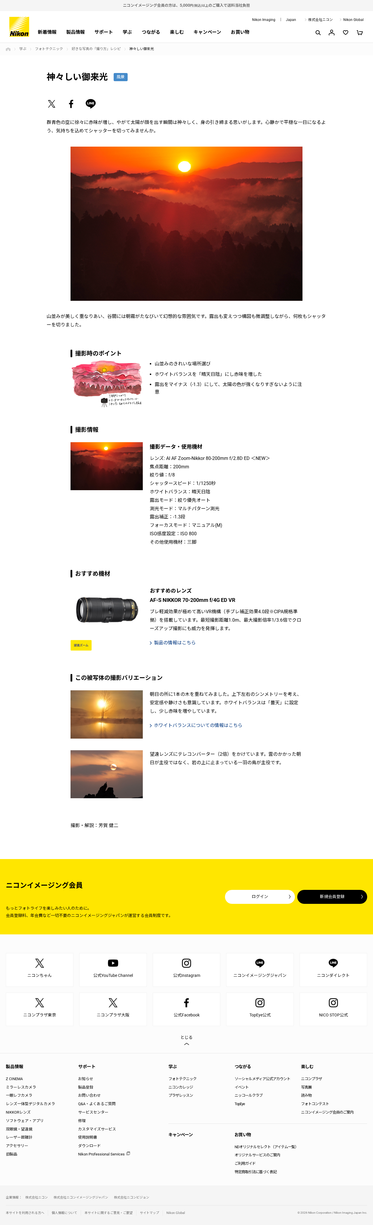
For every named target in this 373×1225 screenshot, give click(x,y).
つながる (151, 32)
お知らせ (85, 1079)
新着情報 (47, 32)
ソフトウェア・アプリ (25, 1121)
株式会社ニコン (320, 20)
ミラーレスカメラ (21, 1087)
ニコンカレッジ (180, 1087)
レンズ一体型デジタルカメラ (30, 1104)
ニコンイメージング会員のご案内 (327, 1112)
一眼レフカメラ (19, 1095)
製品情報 (75, 32)
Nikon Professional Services (101, 1154)
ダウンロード (89, 1146)
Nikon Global (353, 20)
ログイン (260, 896)
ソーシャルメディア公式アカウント (262, 1079)
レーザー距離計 (19, 1137)
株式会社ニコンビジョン (131, 1197)
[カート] (360, 33)
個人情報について (64, 1213)
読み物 (306, 1095)
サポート (103, 32)
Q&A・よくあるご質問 (97, 1104)
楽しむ (177, 32)
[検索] (318, 33)
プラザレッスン (180, 1095)
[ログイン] (332, 33)
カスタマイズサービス (97, 1129)
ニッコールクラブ (249, 1095)
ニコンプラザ (311, 1079)
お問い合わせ (89, 1095)
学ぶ (127, 32)
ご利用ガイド (245, 1163)
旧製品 (11, 1154)
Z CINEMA (14, 1079)
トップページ (8, 49)
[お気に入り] (346, 33)
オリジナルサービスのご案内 (257, 1155)
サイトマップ (149, 1213)
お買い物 (240, 32)
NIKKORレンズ (18, 1112)
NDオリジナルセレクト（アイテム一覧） (266, 1147)
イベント (242, 1087)
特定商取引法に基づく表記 (256, 1172)
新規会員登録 (332, 896)
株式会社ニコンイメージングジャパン (81, 1197)
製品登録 (85, 1087)
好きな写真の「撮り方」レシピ (96, 49)
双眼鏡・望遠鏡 (19, 1129)
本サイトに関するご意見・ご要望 (109, 1213)
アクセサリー (17, 1146)
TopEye (240, 1104)
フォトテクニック (49, 49)
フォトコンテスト (315, 1104)
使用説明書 (87, 1137)
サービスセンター (93, 1112)
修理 (82, 1121)
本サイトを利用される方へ (25, 1213)
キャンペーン (207, 32)
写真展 (306, 1087)
